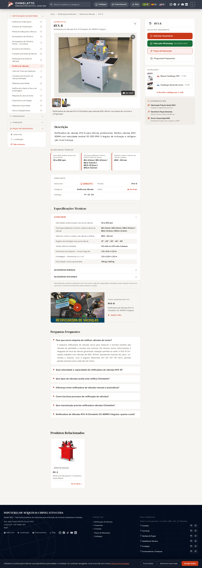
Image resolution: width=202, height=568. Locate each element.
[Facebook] (175, 4)
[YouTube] (182, 4)
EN (163, 4)
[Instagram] (171, 4)
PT (147, 4)
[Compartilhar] (135, 23)
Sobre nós (10, 532)
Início (53, 14)
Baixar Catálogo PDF (171, 76)
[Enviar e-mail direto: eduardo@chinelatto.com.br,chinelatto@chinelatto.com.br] (192, 546)
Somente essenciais (169, 563)
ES (155, 4)
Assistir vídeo (116, 315)
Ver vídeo (129, 93)
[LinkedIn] (186, 4)
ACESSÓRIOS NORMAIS (64, 270)
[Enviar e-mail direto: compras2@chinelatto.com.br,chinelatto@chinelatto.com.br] (192, 551)
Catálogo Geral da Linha (173, 85)
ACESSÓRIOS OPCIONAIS (65, 277)
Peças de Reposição (23, 129)
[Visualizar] (150, 76)
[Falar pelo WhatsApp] (196, 526)
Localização (24, 532)
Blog (54, 532)
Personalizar (148, 563)
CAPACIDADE (60, 217)
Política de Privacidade (119, 563)
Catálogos (98, 536)
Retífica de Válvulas (87, 14)
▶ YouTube (132, 189)
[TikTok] (178, 4)
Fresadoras (19, 116)
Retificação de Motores (25, 16)
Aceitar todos (190, 563)
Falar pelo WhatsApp (170, 43)
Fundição (17, 122)
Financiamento (41, 532)
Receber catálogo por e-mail (170, 92)
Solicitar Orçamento (163, 36)
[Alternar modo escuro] (192, 4)
